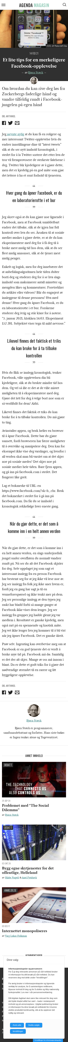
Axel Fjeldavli (29, 877)
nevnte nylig (15, 134)
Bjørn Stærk (35, 72)
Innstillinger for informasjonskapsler (48, 1040)
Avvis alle (17, 1025)
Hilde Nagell (12, 877)
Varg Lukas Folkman (16, 935)
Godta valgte (34, 1025)
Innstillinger (18, 1031)
